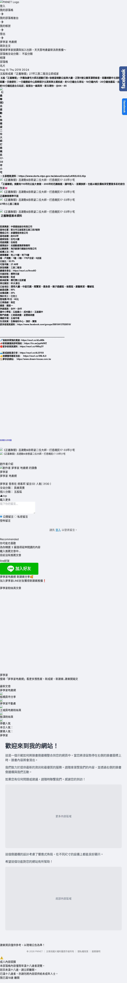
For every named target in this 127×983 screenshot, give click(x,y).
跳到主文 (5, 45)
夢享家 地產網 (8, 41)
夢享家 (4, 471)
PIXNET (39, 951)
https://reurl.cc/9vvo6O (24, 270)
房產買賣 (19, 487)
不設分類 (27, 53)
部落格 (4, 61)
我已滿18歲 (6, 977)
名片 (2, 65)
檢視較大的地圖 (6, 440)
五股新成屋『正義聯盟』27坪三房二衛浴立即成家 (29, 73)
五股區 (18, 491)
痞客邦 (21, 483)
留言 (29, 483)
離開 (17, 977)
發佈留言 (5, 520)
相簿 (2, 57)
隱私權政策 (83, 951)
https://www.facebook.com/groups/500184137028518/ (44, 324)
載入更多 (5, 499)
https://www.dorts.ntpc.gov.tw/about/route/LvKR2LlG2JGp (52, 176)
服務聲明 (96, 951)
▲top (3, 495)
